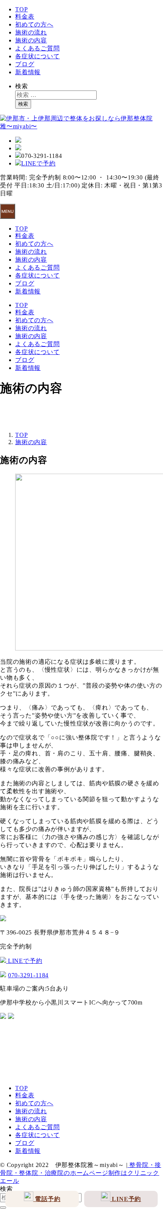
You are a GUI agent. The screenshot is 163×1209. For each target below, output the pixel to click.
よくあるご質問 (37, 48)
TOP (21, 9)
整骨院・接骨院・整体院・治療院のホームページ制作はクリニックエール (80, 1173)
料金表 (24, 16)
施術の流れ (31, 32)
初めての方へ (34, 24)
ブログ (24, 64)
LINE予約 (125, 1199)
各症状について (37, 56)
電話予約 (47, 1199)
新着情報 (28, 72)
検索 (21, 86)
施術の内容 (31, 40)
